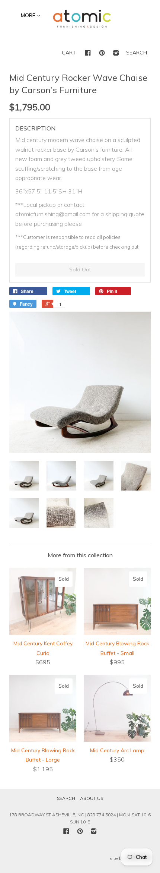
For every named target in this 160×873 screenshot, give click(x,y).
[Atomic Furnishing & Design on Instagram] (116, 53)
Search (66, 798)
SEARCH (136, 52)
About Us (91, 798)
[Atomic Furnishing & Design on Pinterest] (102, 53)
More (29, 15)
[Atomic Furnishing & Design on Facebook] (87, 53)
